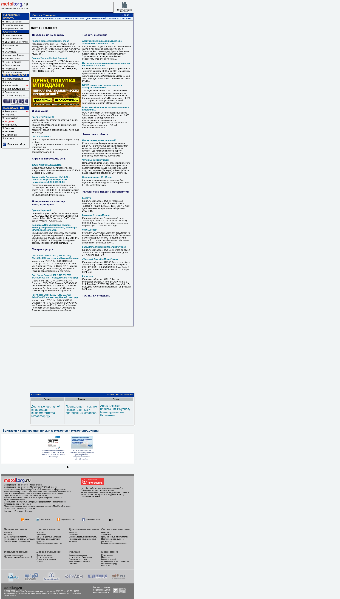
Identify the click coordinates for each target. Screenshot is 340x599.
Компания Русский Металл (96, 215)
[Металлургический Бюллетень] (97, 579)
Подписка (10, 115)
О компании (11, 135)
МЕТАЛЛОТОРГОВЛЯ (15, 75)
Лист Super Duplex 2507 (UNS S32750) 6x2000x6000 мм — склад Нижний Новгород (55, 296)
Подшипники (11, 92)
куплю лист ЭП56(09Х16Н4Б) (47, 165)
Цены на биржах (13, 62)
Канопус (86, 198)
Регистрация (11, 111)
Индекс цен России (14, 55)
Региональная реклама (79, 561)
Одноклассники (68, 520)
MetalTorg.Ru (109, 551)
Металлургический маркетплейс (18, 557)
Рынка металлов (13, 22)
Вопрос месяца (12, 65)
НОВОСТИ (8, 18)
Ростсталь (87, 276)
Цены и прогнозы (13, 72)
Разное (47, 399)
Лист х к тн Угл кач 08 (43, 117)
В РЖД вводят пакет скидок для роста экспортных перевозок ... (102, 86)
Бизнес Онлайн (93, 520)
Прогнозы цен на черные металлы (19, 539)
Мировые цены (12, 58)
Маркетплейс (12, 85)
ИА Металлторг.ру (109, 563)
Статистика (10, 52)
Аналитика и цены (52, 18)
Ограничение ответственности (115, 561)
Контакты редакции (101, 587)
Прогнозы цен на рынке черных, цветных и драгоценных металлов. (81, 409)
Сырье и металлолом (115, 529)
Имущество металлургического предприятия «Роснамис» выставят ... (106, 64)
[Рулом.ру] (74, 579)
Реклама (9, 131)
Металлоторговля (14, 79)
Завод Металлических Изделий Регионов (104, 247)
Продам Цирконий (41, 210)
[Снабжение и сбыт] (13, 580)
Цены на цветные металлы (48, 537)
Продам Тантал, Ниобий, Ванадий (49, 58)
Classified (36, 394)
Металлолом (11, 45)
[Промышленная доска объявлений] (31, 580)
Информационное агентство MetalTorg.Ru (23, 485)
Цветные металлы (14, 38)
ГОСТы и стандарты (15, 95)
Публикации (11, 69)
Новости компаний (14, 25)
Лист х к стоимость (42, 136)
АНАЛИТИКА (10, 31)
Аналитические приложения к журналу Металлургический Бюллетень (115, 410)
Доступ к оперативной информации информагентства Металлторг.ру (45, 411)
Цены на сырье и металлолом (114, 537)
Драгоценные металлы (16, 42)
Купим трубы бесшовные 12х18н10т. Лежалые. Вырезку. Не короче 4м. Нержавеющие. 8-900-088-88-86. (51, 179)
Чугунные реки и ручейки (95, 160)
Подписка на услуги (102, 590)
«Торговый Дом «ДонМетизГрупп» (100, 259)
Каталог (9, 82)
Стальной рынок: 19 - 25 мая (97, 177)
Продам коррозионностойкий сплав (50, 41)
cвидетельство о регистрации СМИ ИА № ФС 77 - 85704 (53, 591)
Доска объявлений (15, 89)
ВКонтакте (45, 520)
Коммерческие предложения (17, 541)
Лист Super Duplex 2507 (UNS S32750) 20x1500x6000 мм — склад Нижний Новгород (55, 256)
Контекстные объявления (80, 557)
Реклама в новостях (78, 559)
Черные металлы (13, 35)
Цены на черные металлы (15, 537)
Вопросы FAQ (11, 118)
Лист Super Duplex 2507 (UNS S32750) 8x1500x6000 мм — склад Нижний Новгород (55, 276)
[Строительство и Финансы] (118, 579)
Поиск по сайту (16, 144)
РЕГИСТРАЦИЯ (11, 15)
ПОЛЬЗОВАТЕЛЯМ (13, 108)
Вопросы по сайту (109, 559)
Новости (36, 18)
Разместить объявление (120, 394)
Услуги (39, 561)
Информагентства (14, 28)
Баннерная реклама (78, 555)
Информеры (11, 125)
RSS (27, 520)
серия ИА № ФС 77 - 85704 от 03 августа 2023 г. (25, 495)
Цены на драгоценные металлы (83, 537)
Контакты (9, 138)
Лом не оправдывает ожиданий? (99, 140)
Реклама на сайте (101, 592)
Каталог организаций (13, 555)
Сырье (8, 48)
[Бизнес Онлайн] (51, 579)
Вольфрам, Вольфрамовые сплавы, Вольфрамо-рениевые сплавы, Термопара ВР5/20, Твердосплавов (54, 227)
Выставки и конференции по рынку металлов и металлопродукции (51, 430)
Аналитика (8, 535)
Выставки (9, 128)
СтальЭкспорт (89, 230)
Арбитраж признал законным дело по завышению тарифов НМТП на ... (102, 42)
